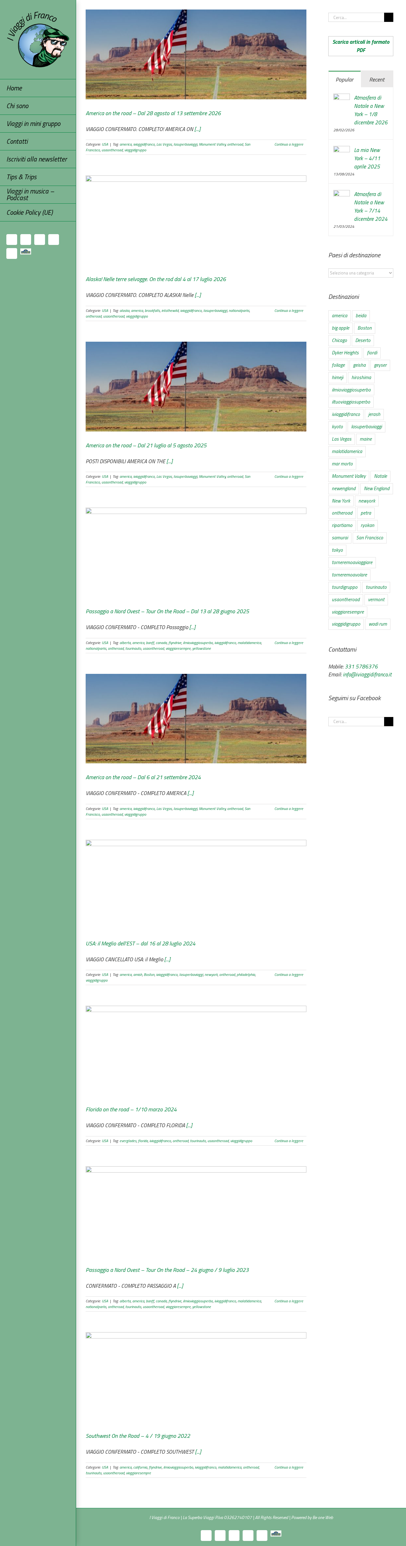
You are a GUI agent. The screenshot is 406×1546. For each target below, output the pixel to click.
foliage (338, 365)
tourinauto (133, 648)
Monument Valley (212, 144)
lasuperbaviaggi (185, 144)
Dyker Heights (345, 352)
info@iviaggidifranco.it (367, 674)
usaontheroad (112, 150)
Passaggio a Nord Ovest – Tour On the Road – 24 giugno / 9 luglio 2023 (167, 1270)
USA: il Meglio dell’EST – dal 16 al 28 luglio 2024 (140, 943)
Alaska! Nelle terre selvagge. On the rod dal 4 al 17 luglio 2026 (156, 279)
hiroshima (361, 377)
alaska (124, 310)
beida (361, 315)
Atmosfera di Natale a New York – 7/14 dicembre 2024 (371, 206)
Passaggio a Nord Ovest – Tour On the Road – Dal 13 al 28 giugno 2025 (167, 611)
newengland (344, 488)
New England (377, 488)
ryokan (367, 525)
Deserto (362, 340)
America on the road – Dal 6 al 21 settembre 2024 (143, 777)
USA (105, 144)
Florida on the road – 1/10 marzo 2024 (131, 1109)
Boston (149, 974)
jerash (374, 414)
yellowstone (201, 648)
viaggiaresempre (178, 648)
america (126, 144)
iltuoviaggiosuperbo (351, 401)
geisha (359, 365)
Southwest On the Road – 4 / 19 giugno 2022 (138, 1435)
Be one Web (322, 1517)
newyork (211, 974)
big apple (340, 328)
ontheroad (235, 144)
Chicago (339, 340)
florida (143, 1141)
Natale (380, 476)
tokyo (337, 550)
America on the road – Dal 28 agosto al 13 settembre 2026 (153, 113)
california (140, 1467)
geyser (380, 365)
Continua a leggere (288, 144)
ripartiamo (342, 525)
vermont (376, 599)
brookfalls (152, 310)
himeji (337, 377)
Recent (376, 79)
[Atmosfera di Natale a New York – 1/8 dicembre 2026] (341, 98)
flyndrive (174, 643)
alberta (125, 643)
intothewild (170, 310)
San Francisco (369, 537)
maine (366, 439)
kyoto (337, 426)
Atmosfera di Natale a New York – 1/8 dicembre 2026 (371, 110)
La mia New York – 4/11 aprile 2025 (367, 158)
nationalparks (239, 310)
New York (341, 500)
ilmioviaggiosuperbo (198, 643)
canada (161, 643)
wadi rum (378, 624)
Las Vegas (164, 144)
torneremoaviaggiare (352, 562)
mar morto (342, 463)
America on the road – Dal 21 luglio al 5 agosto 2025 (146, 445)
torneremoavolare (349, 574)
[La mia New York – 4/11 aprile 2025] (341, 150)
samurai (340, 537)
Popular (344, 79)
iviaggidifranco (144, 144)
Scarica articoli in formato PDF (360, 46)
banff (150, 643)
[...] (197, 129)
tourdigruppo (344, 587)
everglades (128, 1141)
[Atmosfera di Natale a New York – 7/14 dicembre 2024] (341, 194)
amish (137, 974)
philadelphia (246, 974)
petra (366, 512)
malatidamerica (249, 643)
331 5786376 (361, 666)
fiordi (372, 352)
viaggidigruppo (135, 150)
